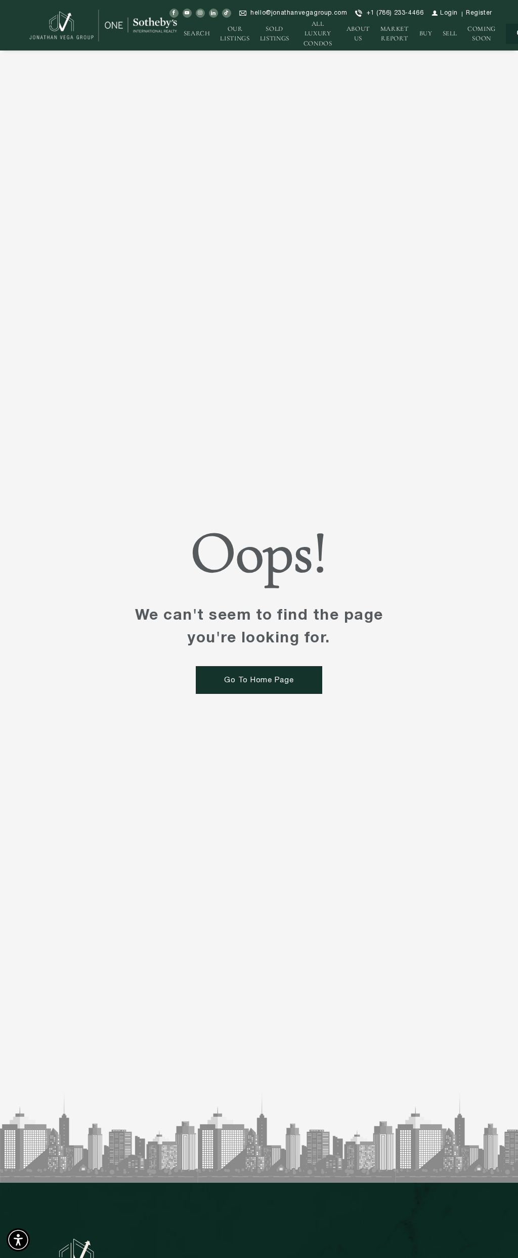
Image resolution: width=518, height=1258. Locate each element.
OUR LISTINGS (234, 34)
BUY (426, 33)
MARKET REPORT (394, 34)
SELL (450, 33)
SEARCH (197, 33)
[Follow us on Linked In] (213, 13)
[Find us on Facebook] (174, 13)
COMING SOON (481, 34)
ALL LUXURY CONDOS (318, 34)
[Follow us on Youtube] (187, 13)
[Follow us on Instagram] (200, 13)
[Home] (104, 25)
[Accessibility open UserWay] (18, 1239)
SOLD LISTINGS (274, 34)
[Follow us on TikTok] (226, 13)
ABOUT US (358, 34)
